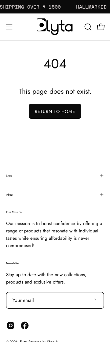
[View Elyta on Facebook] (24, 325)
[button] (87, 27)
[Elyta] (55, 27)
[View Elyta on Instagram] (10, 325)
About (9, 195)
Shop (9, 176)
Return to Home (55, 111)
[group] (55, 6)
